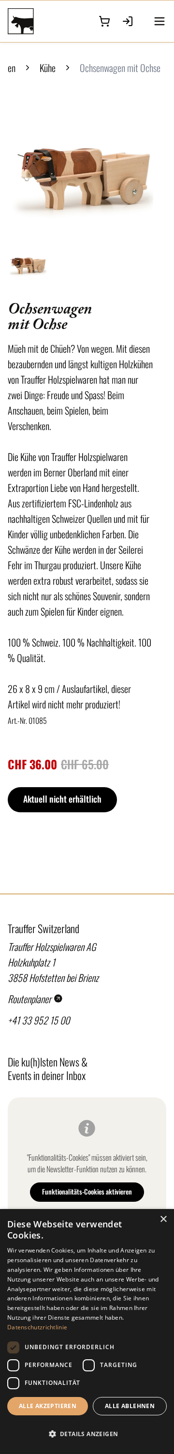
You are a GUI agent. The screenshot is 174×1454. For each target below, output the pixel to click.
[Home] (29, 21)
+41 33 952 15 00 (39, 1020)
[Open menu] (159, 21)
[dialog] (87, 1331)
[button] (87, 1434)
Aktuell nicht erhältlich (62, 798)
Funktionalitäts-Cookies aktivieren (87, 1191)
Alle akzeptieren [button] (47, 1406)
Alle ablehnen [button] (130, 1406)
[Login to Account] (127, 21)
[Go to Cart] (104, 21)
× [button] (163, 1219)
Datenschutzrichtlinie (37, 1327)
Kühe (48, 67)
